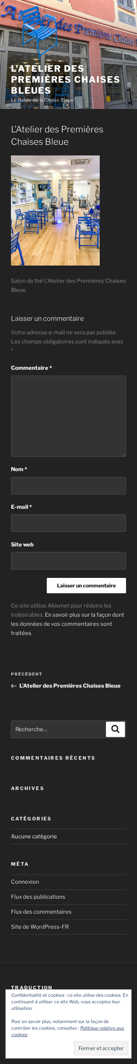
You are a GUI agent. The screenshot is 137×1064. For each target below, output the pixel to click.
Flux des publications (38, 897)
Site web (22, 544)
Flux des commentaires (41, 912)
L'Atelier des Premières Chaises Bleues (66, 79)
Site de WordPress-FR (40, 927)
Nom (19, 469)
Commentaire (31, 368)
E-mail (21, 507)
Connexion (25, 882)
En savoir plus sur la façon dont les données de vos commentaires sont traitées (67, 624)
